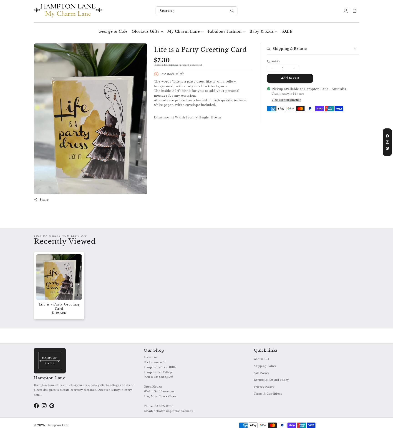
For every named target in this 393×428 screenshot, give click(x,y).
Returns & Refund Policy (271, 379)
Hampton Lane (57, 425)
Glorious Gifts (145, 31)
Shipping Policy (265, 366)
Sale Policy (261, 373)
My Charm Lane (183, 31)
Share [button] (44, 199)
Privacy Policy (264, 386)
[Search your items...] (232, 11)
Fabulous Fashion (225, 31)
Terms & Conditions (268, 393)
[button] (354, 10)
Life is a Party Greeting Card (59, 307)
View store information (286, 99)
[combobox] (196, 10)
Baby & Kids (261, 31)
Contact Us (261, 358)
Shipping (173, 64)
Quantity (273, 61)
